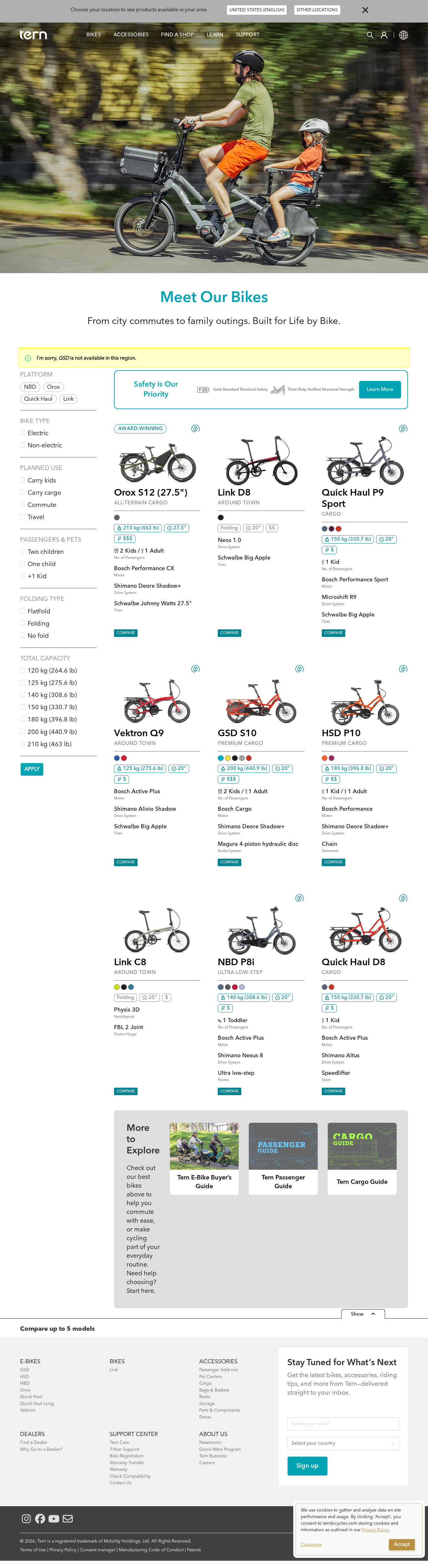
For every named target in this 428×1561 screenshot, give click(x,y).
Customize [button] (311, 1545)
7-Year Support (124, 1449)
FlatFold (39, 612)
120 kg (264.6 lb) (52, 671)
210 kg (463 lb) (49, 744)
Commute (42, 505)
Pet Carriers (210, 1377)
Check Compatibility (130, 1476)
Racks (204, 1397)
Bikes (93, 35)
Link (68, 399)
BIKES (117, 1362)
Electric (38, 433)
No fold (38, 636)
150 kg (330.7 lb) (52, 708)
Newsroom (210, 1442)
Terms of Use (33, 1550)
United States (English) (256, 10)
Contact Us (120, 1483)
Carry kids (42, 481)
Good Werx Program (220, 1449)
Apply (31, 769)
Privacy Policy (63, 1550)
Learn (215, 35)
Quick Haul (38, 399)
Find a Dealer (33, 1442)
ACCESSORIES (218, 1362)
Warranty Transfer (127, 1463)
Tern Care (119, 1442)
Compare (126, 633)
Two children (46, 552)
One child (42, 564)
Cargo (205, 1383)
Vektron (27, 1410)
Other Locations (317, 10)
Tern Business (213, 1456)
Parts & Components (219, 1410)
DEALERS (32, 1434)
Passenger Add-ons (218, 1370)
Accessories (131, 35)
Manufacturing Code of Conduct (151, 1550)
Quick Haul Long (37, 1404)
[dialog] (359, 1529)
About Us (213, 1434)
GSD (24, 1370)
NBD (30, 387)
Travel (36, 517)
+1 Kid (37, 577)
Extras (205, 1417)
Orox (53, 387)
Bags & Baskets (214, 1390)
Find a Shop (177, 35)
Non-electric (45, 446)
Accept (402, 1544)
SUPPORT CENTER (134, 1434)
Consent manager (97, 1550)
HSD (24, 1377)
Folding (39, 624)
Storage (207, 1404)
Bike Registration (127, 1456)
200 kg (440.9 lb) (52, 732)
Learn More (380, 389)
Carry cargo (44, 493)
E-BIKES (30, 1362)
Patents (194, 1550)
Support (248, 35)
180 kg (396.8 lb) (52, 720)
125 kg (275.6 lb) (52, 683)
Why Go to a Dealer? (41, 1449)
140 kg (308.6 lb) (52, 695)
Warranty (118, 1469)
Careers (207, 1463)
